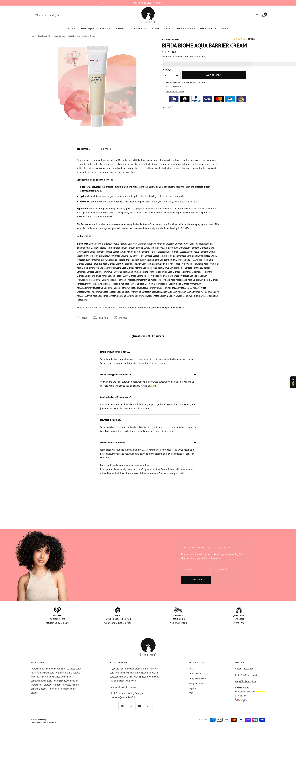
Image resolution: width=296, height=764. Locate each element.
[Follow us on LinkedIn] (148, 706)
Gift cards (208, 28)
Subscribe (196, 579)
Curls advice (195, 673)
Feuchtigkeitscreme (57, 36)
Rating (242, 687)
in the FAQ (238, 622)
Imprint (192, 688)
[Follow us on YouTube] (139, 706)
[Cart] (263, 15)
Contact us (138, 28)
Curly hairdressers (197, 678)
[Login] (257, 15)
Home (72, 28)
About (120, 28)
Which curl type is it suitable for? (116, 374)
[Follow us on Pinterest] (131, 706)
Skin (167, 28)
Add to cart (213, 75)
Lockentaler (185, 28)
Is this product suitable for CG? (115, 351)
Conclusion (42, 36)
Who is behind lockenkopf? (113, 442)
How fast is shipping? (110, 419)
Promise (123, 317)
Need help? (167, 107)
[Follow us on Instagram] (122, 706)
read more (159, 2)
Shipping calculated (184, 56)
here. (173, 431)
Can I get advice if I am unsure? (115, 397)
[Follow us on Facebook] (114, 706)
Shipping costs (196, 683)
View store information (174, 91)
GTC (191, 693)
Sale (225, 28)
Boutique (87, 28)
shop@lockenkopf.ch (245, 681)
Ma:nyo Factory (170, 39)
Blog (155, 28)
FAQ (191, 668)
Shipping (106, 149)
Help (84, 317)
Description (83, 149)
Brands (105, 28)
